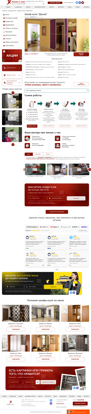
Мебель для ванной (11, 42)
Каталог (28, 7)
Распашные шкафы (11, 18)
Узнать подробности (81, 84)
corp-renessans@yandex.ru (79, 406)
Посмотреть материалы (57, 211)
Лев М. (74, 236)
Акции (69, 7)
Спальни (8, 38)
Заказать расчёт (81, 54)
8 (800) (78, 400)
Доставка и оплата (40, 7)
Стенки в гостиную (11, 28)
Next (13, 145)
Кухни (7, 14)
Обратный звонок (80, 403)
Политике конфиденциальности (36, 203)
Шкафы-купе (12, 10)
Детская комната (10, 35)
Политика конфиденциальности (37, 411)
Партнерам (72, 396)
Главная (8, 7)
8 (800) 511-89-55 (68, 2)
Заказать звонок (55, 2)
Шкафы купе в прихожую (24, 10)
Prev (13, 93)
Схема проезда (60, 403)
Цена (28, 154)
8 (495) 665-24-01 (68, 1)
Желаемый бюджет (57, 198)
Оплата (48, 154)
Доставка (38, 154)
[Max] (79, 2)
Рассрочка (61, 7)
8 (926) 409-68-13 (68, 4)
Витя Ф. (75, 253)
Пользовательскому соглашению (49, 203)
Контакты (86, 7)
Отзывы (77, 7)
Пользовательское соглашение (53, 411)
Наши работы (9, 45)
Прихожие (8, 32)
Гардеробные (9, 25)
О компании (18, 7)
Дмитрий (54, 236)
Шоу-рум (51, 7)
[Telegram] (76, 2)
